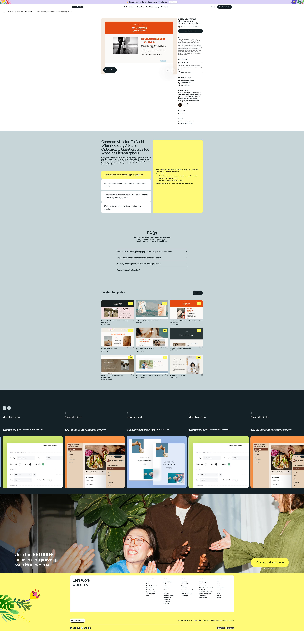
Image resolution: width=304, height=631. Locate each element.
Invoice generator (203, 586)
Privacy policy (206, 620)
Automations (167, 601)
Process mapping (203, 597)
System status (223, 620)
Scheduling (166, 588)
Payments (166, 593)
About (218, 582)
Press (218, 586)
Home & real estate (150, 593)
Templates (149, 7)
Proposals (166, 586)
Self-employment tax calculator (206, 588)
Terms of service (197, 620)
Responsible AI (220, 590)
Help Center (184, 582)
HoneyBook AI (167, 597)
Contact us (219, 592)
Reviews (219, 595)
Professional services (151, 592)
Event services (149, 584)
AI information (184, 595)
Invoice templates (203, 584)
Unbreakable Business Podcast (188, 590)
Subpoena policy (215, 620)
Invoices (166, 592)
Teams (147, 595)
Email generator (202, 595)
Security (219, 597)
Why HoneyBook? (168, 582)
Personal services (150, 588)
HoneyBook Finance (168, 595)
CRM (165, 584)
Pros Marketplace (185, 592)
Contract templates (203, 582)
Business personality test (205, 593)
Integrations (166, 603)
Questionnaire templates (24, 11)
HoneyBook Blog (185, 584)
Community (184, 588)
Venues (148, 582)
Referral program (221, 588)
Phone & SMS (167, 599)
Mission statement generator (206, 592)
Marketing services (150, 590)
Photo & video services (151, 586)
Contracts (166, 590)
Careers (218, 584)
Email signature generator (205, 590)
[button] (129, 7)
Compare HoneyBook (186, 593)
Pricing (157, 7)
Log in (213, 7)
